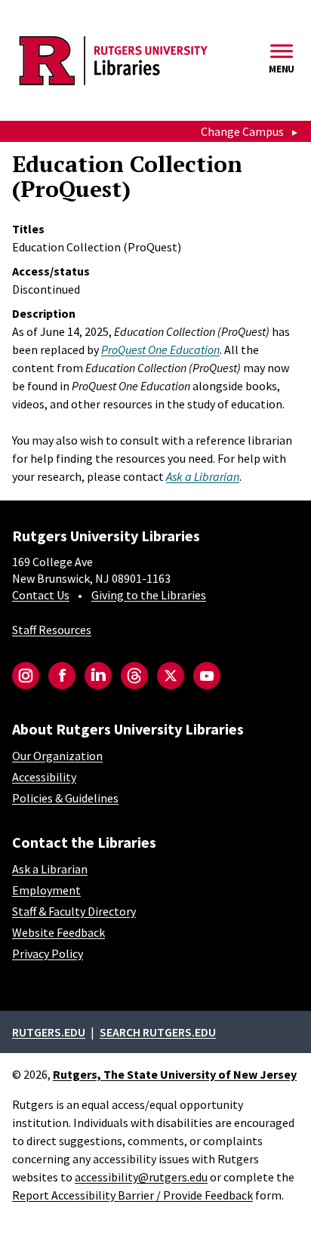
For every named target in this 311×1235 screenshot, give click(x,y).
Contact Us (40, 594)
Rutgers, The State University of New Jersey (175, 1074)
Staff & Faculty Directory (74, 911)
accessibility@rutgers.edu (141, 1176)
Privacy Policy (47, 953)
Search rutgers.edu (158, 1031)
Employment (46, 890)
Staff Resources (51, 629)
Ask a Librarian (50, 868)
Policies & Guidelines (65, 797)
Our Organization (57, 755)
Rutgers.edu (48, 1031)
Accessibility (44, 776)
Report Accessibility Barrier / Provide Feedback (132, 1195)
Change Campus (242, 131)
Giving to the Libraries (148, 594)
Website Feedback (58, 932)
